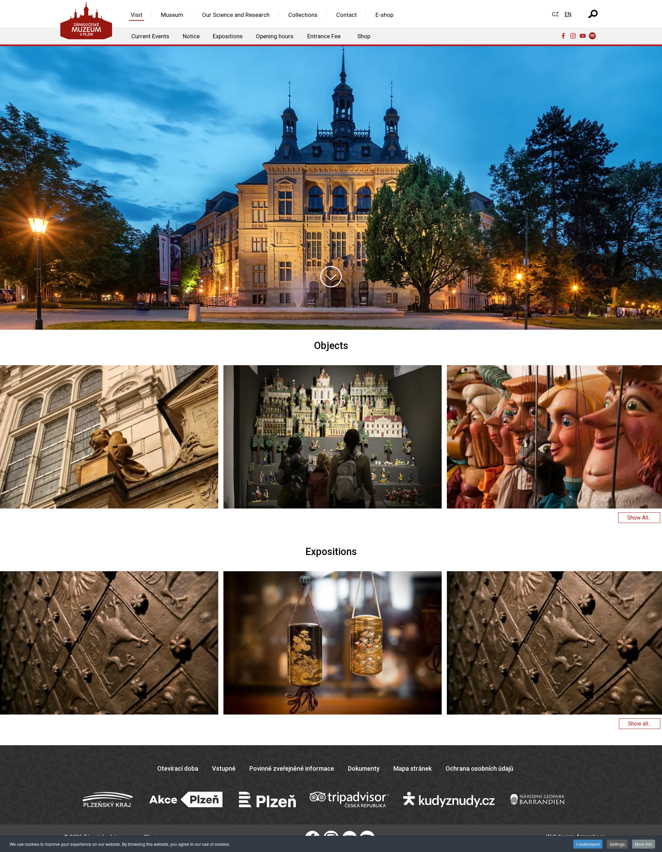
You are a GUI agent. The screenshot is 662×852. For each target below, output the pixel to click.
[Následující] (649, 437)
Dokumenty (364, 768)
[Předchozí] (12, 437)
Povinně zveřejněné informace (291, 768)
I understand (588, 844)
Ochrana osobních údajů (479, 768)
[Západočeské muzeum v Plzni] (88, 22)
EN (567, 14)
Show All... (639, 517)
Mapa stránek (412, 768)
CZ (555, 14)
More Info (643, 844)
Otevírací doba (177, 768)
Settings (617, 844)
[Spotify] (594, 35)
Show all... (639, 723)
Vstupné (223, 768)
